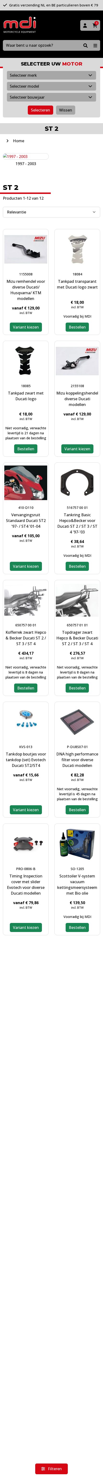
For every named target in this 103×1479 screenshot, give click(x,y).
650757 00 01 (25, 625)
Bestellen (77, 327)
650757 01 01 (77, 625)
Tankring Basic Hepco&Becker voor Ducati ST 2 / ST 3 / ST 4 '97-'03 (77, 523)
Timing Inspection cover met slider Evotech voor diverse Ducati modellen (26, 884)
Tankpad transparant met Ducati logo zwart (77, 284)
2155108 (77, 386)
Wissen (65, 110)
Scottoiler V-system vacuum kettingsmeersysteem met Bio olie (77, 884)
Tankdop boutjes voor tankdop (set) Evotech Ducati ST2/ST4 (26, 759)
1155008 (26, 274)
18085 (26, 386)
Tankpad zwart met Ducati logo (26, 395)
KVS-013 (25, 747)
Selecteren (40, 110)
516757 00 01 (77, 507)
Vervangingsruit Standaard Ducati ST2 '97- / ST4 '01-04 (26, 520)
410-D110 (26, 507)
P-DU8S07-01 (77, 747)
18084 (77, 274)
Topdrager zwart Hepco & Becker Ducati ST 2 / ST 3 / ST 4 (77, 638)
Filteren (54, 1468)
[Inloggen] (85, 25)
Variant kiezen (26, 327)
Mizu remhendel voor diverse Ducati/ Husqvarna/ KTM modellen (25, 290)
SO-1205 (77, 868)
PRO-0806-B (25, 868)
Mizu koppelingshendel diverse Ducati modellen (77, 398)
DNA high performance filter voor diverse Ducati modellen (77, 759)
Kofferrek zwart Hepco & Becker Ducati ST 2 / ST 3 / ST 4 (26, 638)
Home (18, 140)
